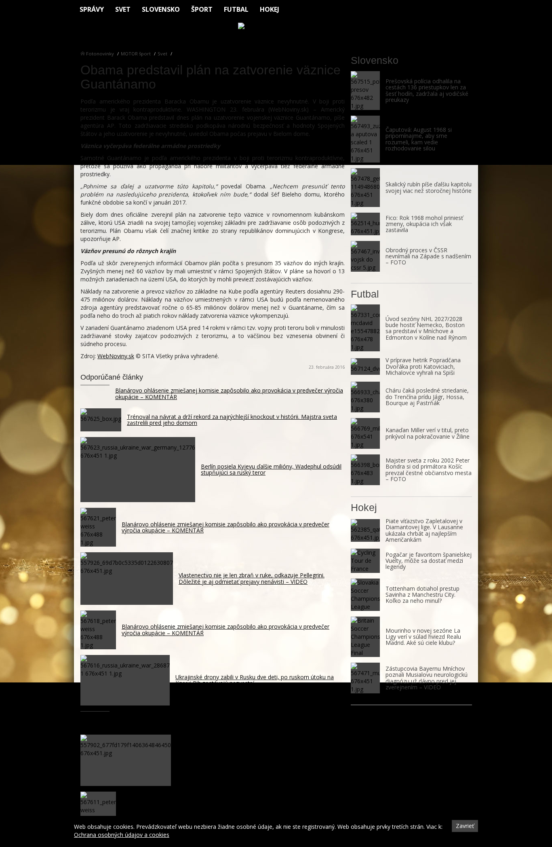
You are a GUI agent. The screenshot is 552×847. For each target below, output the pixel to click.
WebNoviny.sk (115, 356)
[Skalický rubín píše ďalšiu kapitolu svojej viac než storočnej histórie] (365, 187)
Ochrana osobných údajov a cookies (121, 835)
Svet (123, 9)
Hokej (269, 9)
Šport (202, 9)
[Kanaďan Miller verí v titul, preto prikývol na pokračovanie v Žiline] (365, 433)
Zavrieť (465, 826)
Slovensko (161, 9)
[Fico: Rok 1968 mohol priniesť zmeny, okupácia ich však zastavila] (365, 224)
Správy (92, 9)
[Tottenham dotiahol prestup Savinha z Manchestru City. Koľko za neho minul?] (365, 595)
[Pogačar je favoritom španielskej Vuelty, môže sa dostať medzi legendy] (365, 561)
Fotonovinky (100, 54)
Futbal (236, 9)
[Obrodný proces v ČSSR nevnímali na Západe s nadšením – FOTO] (365, 256)
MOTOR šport (136, 54)
